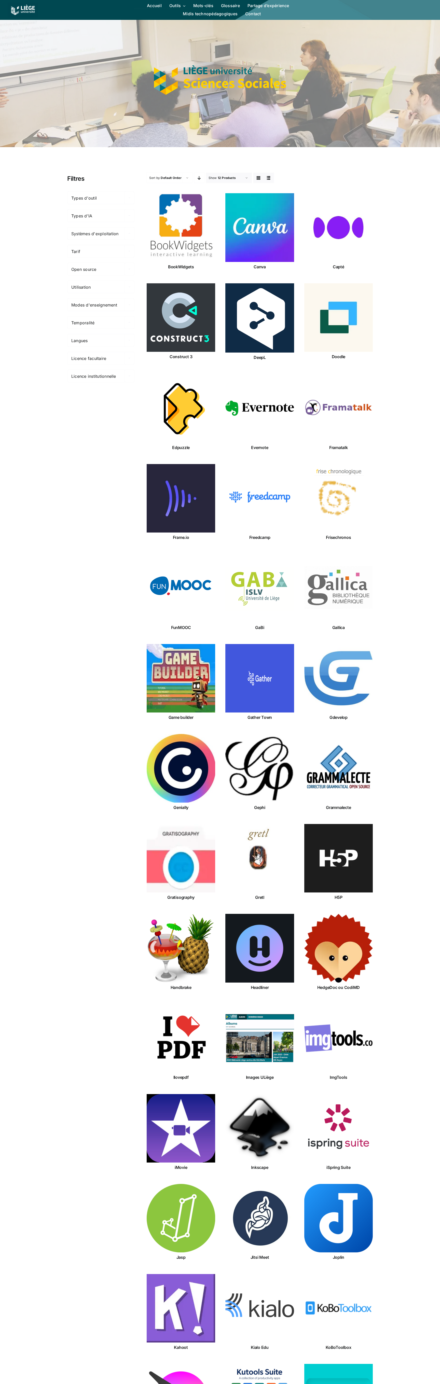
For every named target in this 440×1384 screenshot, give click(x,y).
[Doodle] (338, 317)
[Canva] (259, 227)
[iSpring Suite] (338, 1128)
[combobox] (100, 197)
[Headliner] (259, 948)
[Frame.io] (181, 498)
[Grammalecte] (338, 768)
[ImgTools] (338, 1038)
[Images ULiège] (259, 1038)
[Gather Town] (259, 678)
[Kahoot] (181, 1308)
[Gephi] (259, 768)
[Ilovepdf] (181, 1038)
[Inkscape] (259, 1128)
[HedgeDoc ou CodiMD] (338, 948)
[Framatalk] (338, 408)
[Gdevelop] (338, 678)
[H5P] (338, 858)
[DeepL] (259, 318)
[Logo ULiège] (23, 4)
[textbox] (100, 198)
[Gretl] (259, 858)
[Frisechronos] (338, 498)
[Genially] (181, 768)
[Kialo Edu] (259, 1308)
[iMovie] (181, 1128)
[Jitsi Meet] (259, 1218)
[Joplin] (338, 1218)
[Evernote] (259, 408)
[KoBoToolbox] (338, 1308)
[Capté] (338, 227)
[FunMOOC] (181, 588)
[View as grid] (259, 178)
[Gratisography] (181, 858)
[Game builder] (181, 678)
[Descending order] (199, 178)
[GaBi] (259, 588)
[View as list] (269, 178)
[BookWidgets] (181, 227)
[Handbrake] (181, 948)
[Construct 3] (181, 317)
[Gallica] (338, 588)
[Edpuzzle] (181, 408)
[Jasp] (181, 1218)
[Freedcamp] (259, 498)
